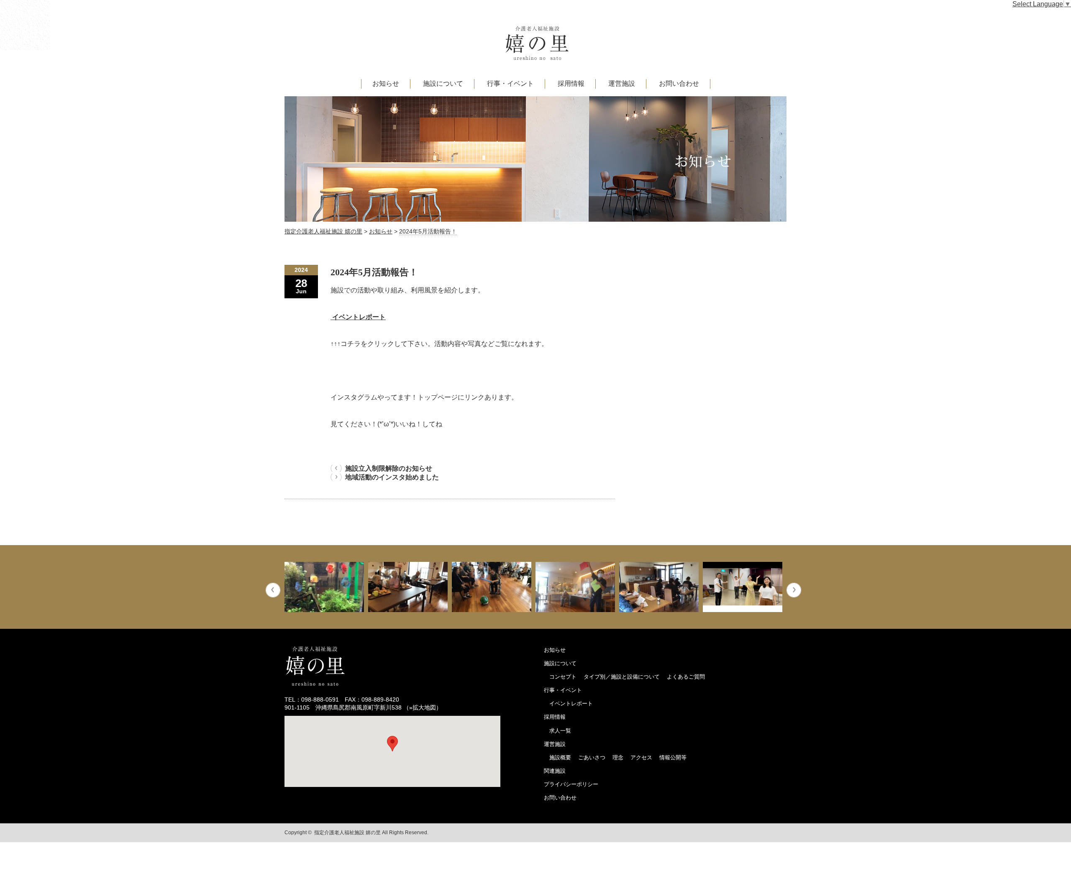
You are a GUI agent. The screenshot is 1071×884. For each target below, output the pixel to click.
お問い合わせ (679, 83)
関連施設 (555, 771)
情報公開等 (673, 757)
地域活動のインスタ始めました (392, 477)
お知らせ (385, 83)
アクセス (641, 757)
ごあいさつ (591, 757)
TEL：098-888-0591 (311, 699)
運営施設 (621, 83)
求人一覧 (560, 731)
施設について (443, 83)
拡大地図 (424, 707)
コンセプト (562, 677)
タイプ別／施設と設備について (622, 677)
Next (794, 590)
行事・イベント (510, 83)
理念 (617, 757)
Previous (273, 590)
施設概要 (560, 757)
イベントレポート (358, 316)
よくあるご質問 (686, 677)
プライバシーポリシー (571, 784)
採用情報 (571, 83)
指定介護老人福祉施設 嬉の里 (347, 832)
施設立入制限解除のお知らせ (388, 468)
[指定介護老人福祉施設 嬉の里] (537, 56)
